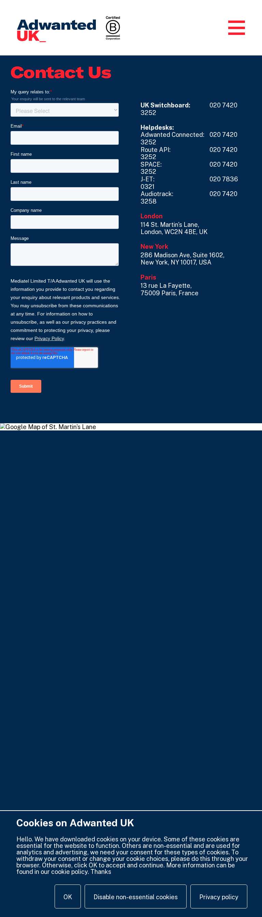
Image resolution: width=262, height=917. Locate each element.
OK (67, 897)
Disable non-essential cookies (135, 897)
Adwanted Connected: (172, 134)
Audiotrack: (157, 193)
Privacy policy (218, 897)
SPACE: (151, 164)
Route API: (156, 149)
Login (213, 27)
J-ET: (148, 179)
